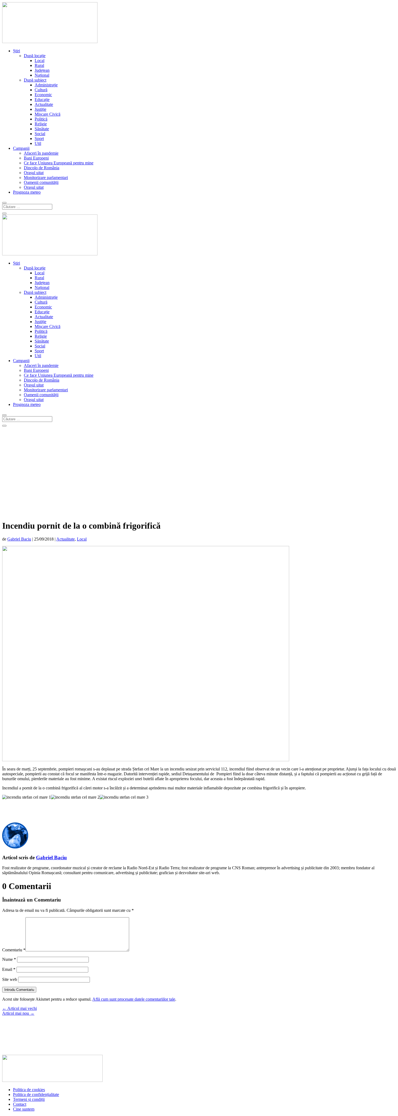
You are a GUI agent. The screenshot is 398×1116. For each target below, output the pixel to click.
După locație (34, 55)
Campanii (21, 148)
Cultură (41, 89)
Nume (9, 959)
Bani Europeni (36, 158)
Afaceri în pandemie (41, 153)
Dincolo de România (41, 167)
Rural (39, 65)
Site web (9, 979)
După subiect (35, 80)
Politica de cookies (29, 1089)
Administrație (46, 85)
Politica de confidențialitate (36, 1094)
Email (8, 969)
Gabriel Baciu (19, 539)
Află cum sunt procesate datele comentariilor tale (133, 999)
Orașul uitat (34, 172)
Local (39, 60)
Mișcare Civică (47, 114)
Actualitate (44, 104)
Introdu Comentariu (19, 990)
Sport (39, 138)
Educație (42, 99)
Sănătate (42, 128)
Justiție (40, 109)
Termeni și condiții (29, 1099)
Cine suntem (23, 1109)
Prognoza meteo (27, 192)
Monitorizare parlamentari (46, 177)
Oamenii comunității (41, 182)
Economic (43, 94)
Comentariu (13, 950)
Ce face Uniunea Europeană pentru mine (58, 163)
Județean (42, 70)
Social (40, 133)
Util (38, 143)
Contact (19, 1104)
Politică (41, 119)
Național (42, 75)
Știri (16, 50)
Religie (41, 124)
